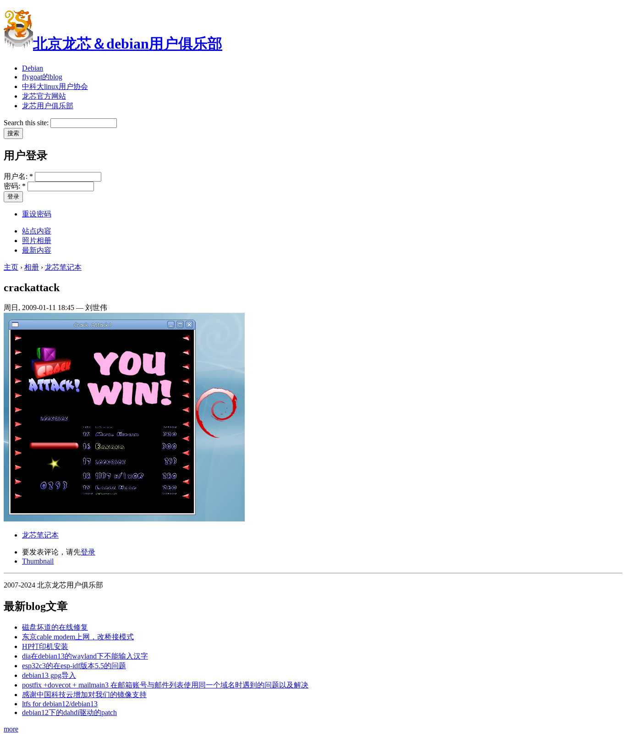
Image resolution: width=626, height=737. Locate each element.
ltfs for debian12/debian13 (60, 704)
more (11, 729)
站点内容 (36, 231)
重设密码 (36, 214)
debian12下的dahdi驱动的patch (69, 712)
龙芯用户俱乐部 (47, 106)
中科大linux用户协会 (55, 86)
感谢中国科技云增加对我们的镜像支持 (84, 694)
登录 (88, 552)
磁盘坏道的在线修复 (55, 627)
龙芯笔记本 (63, 267)
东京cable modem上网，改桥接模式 (78, 637)
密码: (15, 186)
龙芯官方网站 (44, 96)
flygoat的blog (42, 77)
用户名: (18, 176)
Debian (32, 68)
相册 (31, 267)
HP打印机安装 (45, 646)
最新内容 (36, 250)
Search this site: (27, 123)
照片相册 (36, 240)
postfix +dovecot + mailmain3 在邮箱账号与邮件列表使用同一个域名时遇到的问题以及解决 (165, 685)
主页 (11, 267)
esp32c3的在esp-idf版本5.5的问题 (74, 666)
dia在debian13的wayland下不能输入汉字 (85, 656)
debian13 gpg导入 (49, 675)
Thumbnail (38, 561)
